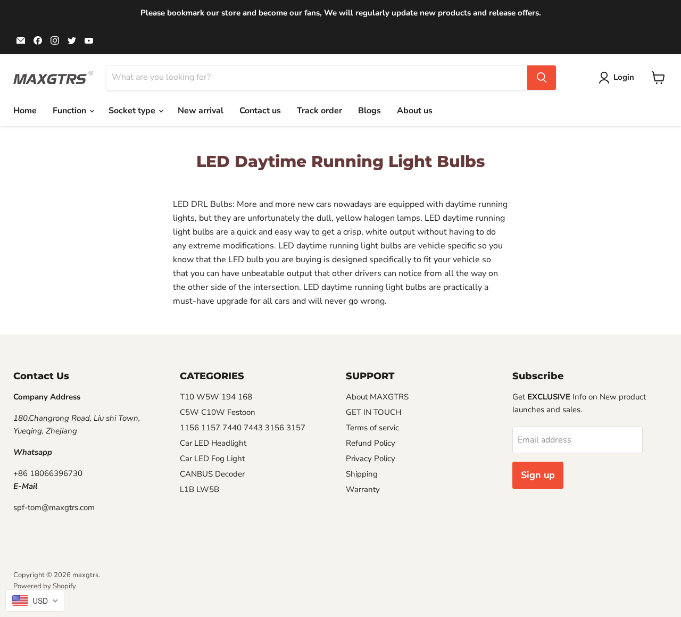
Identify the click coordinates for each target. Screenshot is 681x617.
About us (415, 110)
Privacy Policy (370, 458)
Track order (319, 110)
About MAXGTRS (377, 396)
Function (70, 110)
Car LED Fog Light (212, 458)
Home (25, 110)
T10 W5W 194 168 (216, 396)
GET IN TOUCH (373, 412)
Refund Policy (370, 443)
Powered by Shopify (44, 586)
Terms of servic (372, 427)
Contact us (260, 110)
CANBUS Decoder (212, 474)
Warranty (363, 489)
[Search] (541, 77)
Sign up (538, 475)
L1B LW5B (199, 489)
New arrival (200, 110)
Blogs (369, 110)
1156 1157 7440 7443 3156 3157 (242, 427)
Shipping (362, 474)
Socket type (133, 110)
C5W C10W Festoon (217, 412)
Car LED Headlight (213, 443)
